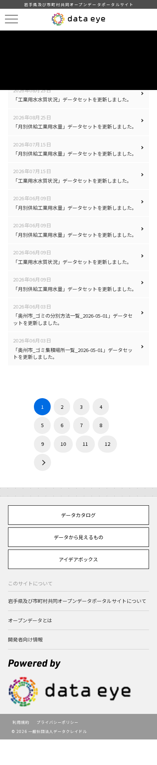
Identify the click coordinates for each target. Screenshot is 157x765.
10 (63, 443)
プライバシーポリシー (57, 722)
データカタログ (78, 515)
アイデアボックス (78, 559)
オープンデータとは (30, 620)
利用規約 (21, 722)
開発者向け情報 (25, 639)
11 (85, 443)
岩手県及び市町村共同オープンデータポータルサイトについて (77, 600)
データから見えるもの (78, 537)
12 (107, 443)
